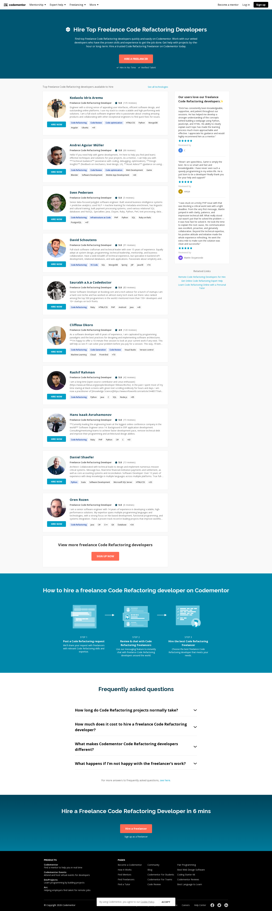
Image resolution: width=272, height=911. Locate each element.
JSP (132, 265)
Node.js (123, 397)
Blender (74, 175)
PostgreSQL (76, 222)
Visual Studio (130, 349)
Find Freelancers (126, 879)
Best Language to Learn (189, 884)
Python (142, 122)
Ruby (93, 307)
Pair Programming (186, 864)
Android (122, 307)
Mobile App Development (117, 175)
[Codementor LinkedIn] (226, 905)
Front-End (103, 354)
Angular (74, 127)
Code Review (154, 884)
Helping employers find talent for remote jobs (67, 889)
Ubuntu (85, 127)
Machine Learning (79, 354)
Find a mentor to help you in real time (63, 866)
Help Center (200, 905)
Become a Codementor (130, 864)
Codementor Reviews (188, 879)
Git (112, 524)
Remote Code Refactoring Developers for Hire (202, 276)
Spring (124, 265)
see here (165, 780)
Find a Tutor (124, 884)
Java (131, 307)
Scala (83, 482)
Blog (149, 869)
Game (149, 170)
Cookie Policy (147, 901)
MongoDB (153, 122)
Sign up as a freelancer (136, 836)
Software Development (92, 175)
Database (122, 524)
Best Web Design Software (191, 869)
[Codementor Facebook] (212, 905)
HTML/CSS (130, 122)
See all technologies (158, 86)
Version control (146, 349)
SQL (133, 217)
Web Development (134, 170)
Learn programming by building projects (64, 881)
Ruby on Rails (145, 217)
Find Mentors (124, 874)
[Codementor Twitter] (219, 905)
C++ (106, 524)
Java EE (140, 265)
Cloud (93, 354)
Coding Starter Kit (186, 874)
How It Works (125, 869)
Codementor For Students (160, 874)
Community (153, 864)
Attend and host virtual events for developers (67, 874)
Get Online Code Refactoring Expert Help (202, 280)
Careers (186, 905)
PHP (116, 217)
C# (117, 439)
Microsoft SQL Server (123, 482)
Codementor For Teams (159, 879)
